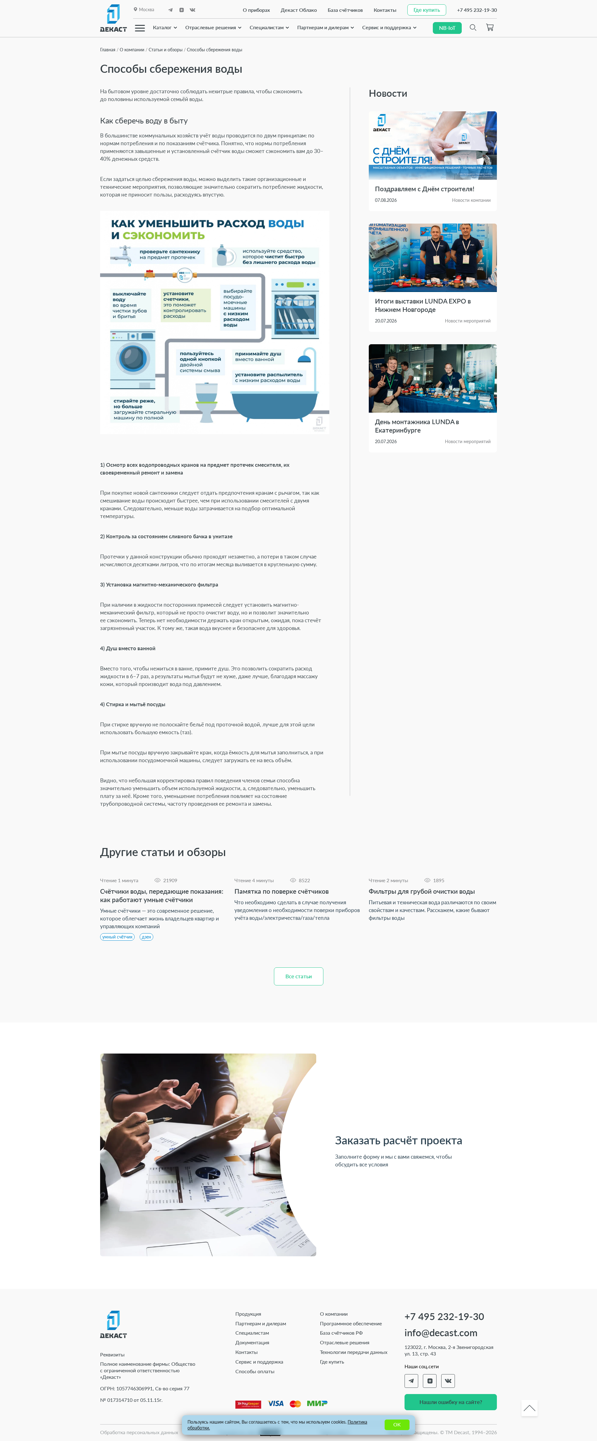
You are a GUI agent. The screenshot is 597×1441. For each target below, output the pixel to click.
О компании (334, 1314)
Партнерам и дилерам (323, 27)
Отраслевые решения (210, 27)
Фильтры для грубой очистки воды (422, 891)
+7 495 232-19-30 (477, 10)
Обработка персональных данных (139, 1432)
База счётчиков (345, 10)
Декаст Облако (299, 10)
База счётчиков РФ (341, 1333)
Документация (252, 1342)
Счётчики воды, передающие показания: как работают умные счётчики (161, 895)
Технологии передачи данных (353, 1352)
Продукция (248, 1314)
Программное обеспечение (351, 1323)
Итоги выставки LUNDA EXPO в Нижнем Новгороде (423, 305)
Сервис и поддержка (386, 27)
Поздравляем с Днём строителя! (424, 188)
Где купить (332, 1362)
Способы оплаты (255, 1371)
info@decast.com (441, 1332)
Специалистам (267, 27)
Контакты (385, 10)
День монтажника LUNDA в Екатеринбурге (417, 426)
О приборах (256, 10)
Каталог (162, 27)
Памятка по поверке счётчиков (281, 891)
